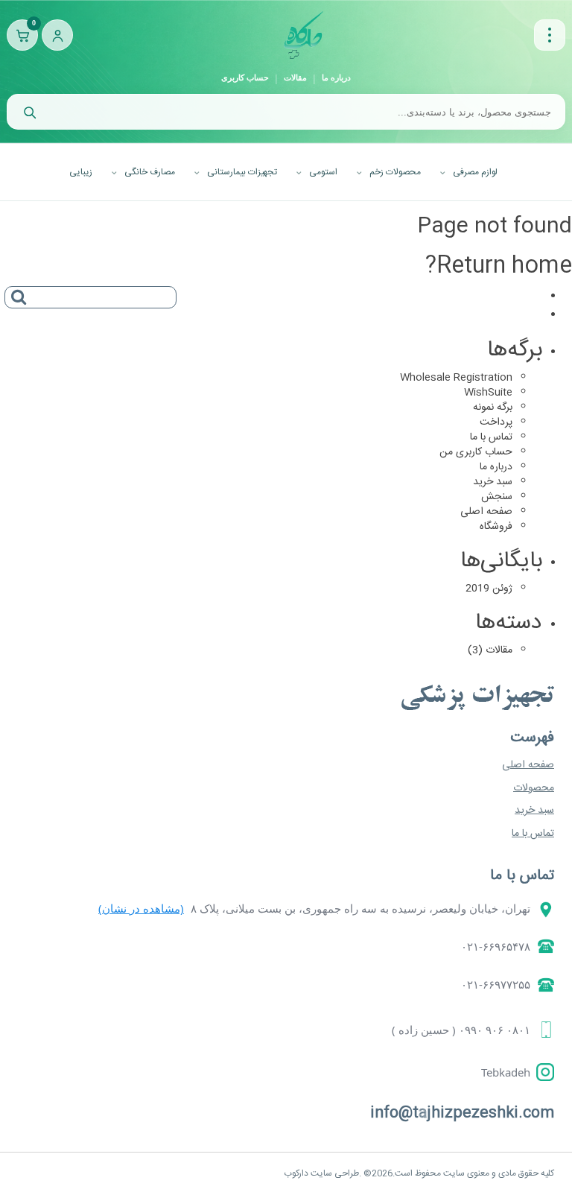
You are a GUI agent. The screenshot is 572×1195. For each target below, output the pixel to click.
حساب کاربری (245, 77)
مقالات (295, 77)
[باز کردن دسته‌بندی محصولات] (549, 35)
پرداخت (496, 422)
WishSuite (488, 393)
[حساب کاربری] (57, 35)
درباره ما (336, 77)
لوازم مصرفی (475, 172)
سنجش (496, 497)
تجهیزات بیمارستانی (242, 172)
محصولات (533, 788)
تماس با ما (491, 437)
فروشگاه (496, 527)
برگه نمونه (492, 407)
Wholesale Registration (456, 378)
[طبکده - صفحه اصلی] (303, 35)
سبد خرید (492, 482)
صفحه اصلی (486, 512)
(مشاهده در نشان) (141, 908)
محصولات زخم (395, 172)
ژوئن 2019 (488, 589)
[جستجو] (29, 112)
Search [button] (15, 292)
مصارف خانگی (149, 172)
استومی (323, 172)
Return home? (498, 266)
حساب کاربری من (475, 452)
